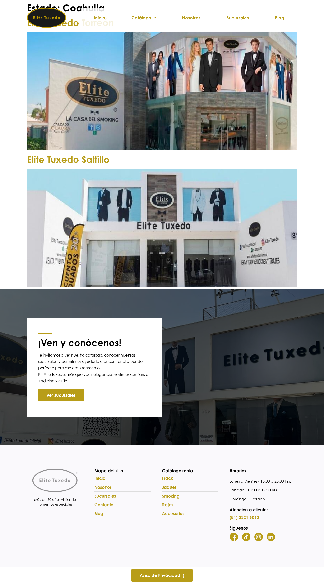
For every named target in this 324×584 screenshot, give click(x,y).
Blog (279, 17)
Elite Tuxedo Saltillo (68, 159)
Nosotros (191, 17)
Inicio (99, 17)
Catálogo (141, 17)
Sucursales (238, 17)
